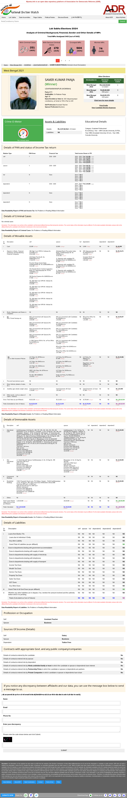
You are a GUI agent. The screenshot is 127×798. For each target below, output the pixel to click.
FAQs (58, 782)
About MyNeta (120, 17)
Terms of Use (49, 782)
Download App (82, 795)
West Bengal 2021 (16, 65)
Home (4, 17)
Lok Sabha (12, 17)
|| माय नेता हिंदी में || (76, 17)
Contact (40, 782)
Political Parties (50, 17)
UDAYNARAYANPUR (40, 65)
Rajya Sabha (37, 17)
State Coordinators (29, 782)
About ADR (109, 17)
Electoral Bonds (63, 17)
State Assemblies (24, 17)
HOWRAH (27, 65)
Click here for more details (104, 100)
